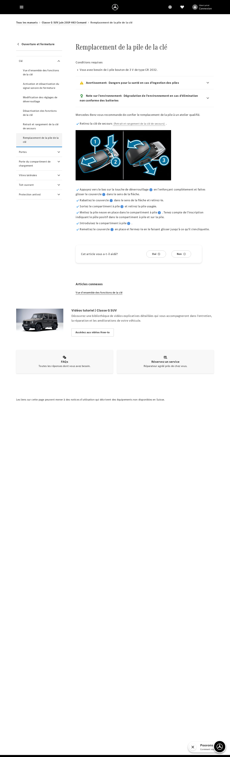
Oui (154, 254)
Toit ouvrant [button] (26, 185)
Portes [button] (23, 152)
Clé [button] (21, 61)
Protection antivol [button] (30, 194)
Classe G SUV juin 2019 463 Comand (64, 22)
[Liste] (182, 7)
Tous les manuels (27, 22)
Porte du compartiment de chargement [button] (35, 163)
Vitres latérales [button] (28, 175)
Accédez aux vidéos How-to (92, 332)
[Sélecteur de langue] (170, 7)
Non (179, 254)
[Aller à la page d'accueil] (115, 7)
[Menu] (21, 7)
